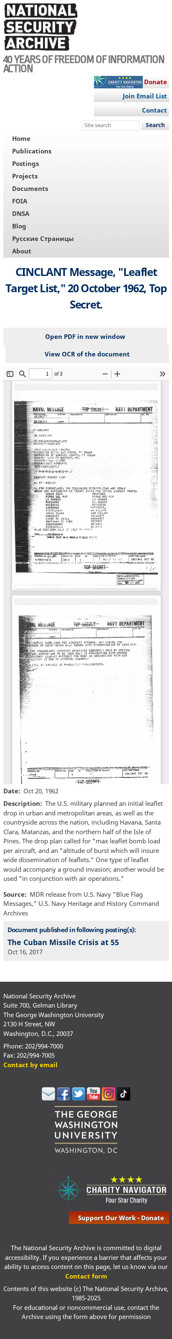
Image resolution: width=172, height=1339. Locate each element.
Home (21, 138)
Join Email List (145, 96)
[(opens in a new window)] (48, 1098)
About (21, 251)
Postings (25, 163)
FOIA (19, 201)
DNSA (20, 213)
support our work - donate (121, 1218)
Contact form (86, 1276)
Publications (31, 151)
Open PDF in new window (85, 336)
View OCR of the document (87, 354)
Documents (30, 188)
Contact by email (30, 1065)
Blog (19, 226)
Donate (155, 82)
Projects (25, 176)
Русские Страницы (43, 238)
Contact (154, 110)
